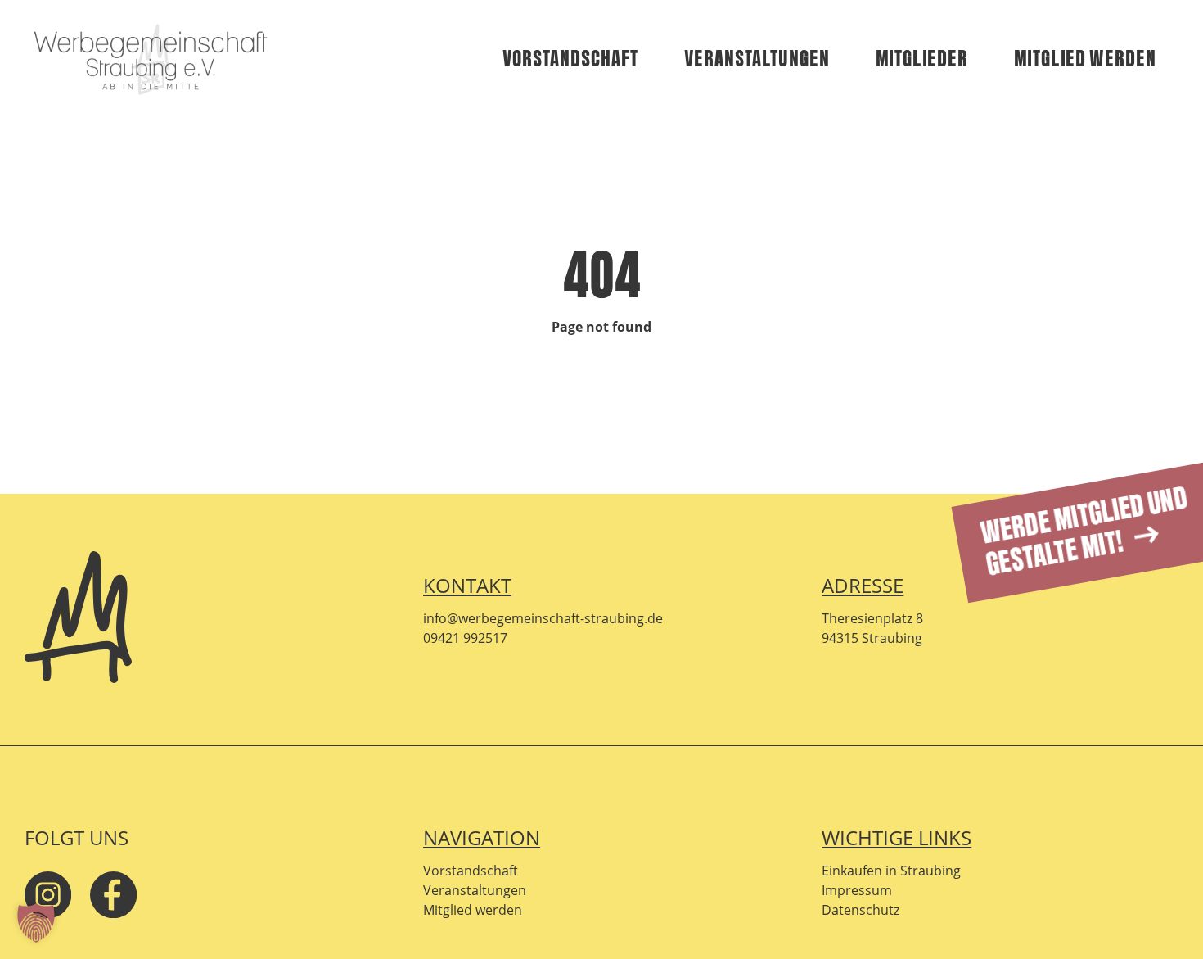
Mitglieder (922, 59)
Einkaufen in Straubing (891, 871)
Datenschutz (860, 910)
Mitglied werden (1085, 59)
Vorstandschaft (570, 59)
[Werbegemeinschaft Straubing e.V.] (150, 60)
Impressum (857, 890)
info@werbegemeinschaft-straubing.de (543, 618)
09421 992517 (465, 638)
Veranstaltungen (757, 59)
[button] (36, 923)
